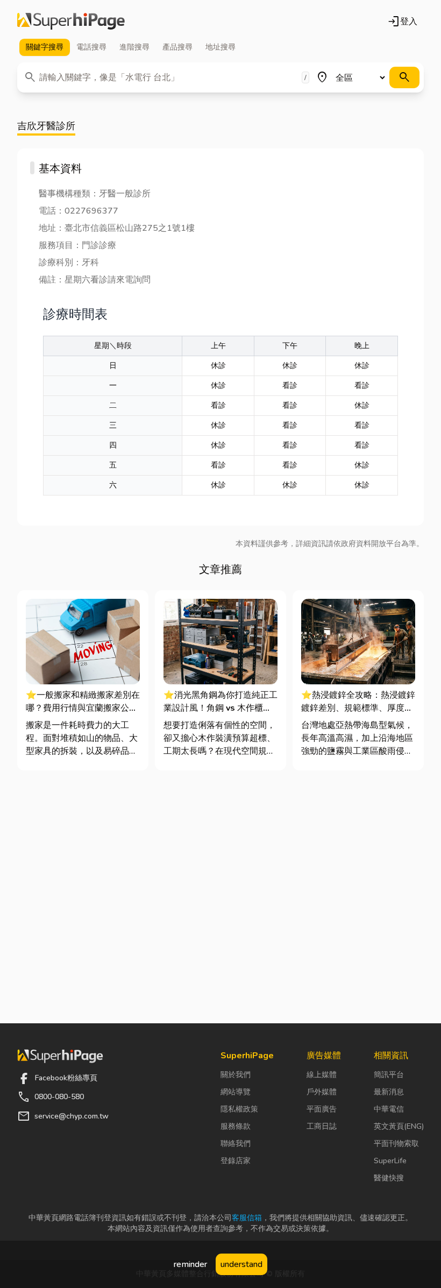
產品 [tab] (177, 47)
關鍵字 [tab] (44, 47)
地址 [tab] (220, 47)
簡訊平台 (389, 1075)
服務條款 (235, 1126)
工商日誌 (322, 1126)
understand (241, 1264)
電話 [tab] (91, 47)
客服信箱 (247, 1218)
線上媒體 (322, 1075)
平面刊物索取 (396, 1143)
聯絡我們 (235, 1143)
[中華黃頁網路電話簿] (71, 21)
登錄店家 (235, 1161)
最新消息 (389, 1092)
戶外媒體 (322, 1092)
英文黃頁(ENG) (399, 1126)
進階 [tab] (134, 47)
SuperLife (390, 1161)
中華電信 (389, 1109)
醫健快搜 (389, 1178)
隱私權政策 (239, 1109)
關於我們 (235, 1075)
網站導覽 (235, 1092)
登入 (402, 21)
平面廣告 (322, 1109)
